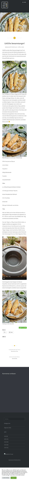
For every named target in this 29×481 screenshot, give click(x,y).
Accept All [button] (13, 477)
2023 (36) (6, 444)
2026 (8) (6, 436)
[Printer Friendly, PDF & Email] (23, 327)
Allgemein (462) (7, 427)
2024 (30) (6, 442)
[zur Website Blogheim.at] (8, 454)
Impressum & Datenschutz (14, 460)
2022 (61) (6, 447)
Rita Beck (12, 47)
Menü (24, 2)
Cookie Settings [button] (6, 477)
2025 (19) (6, 439)
